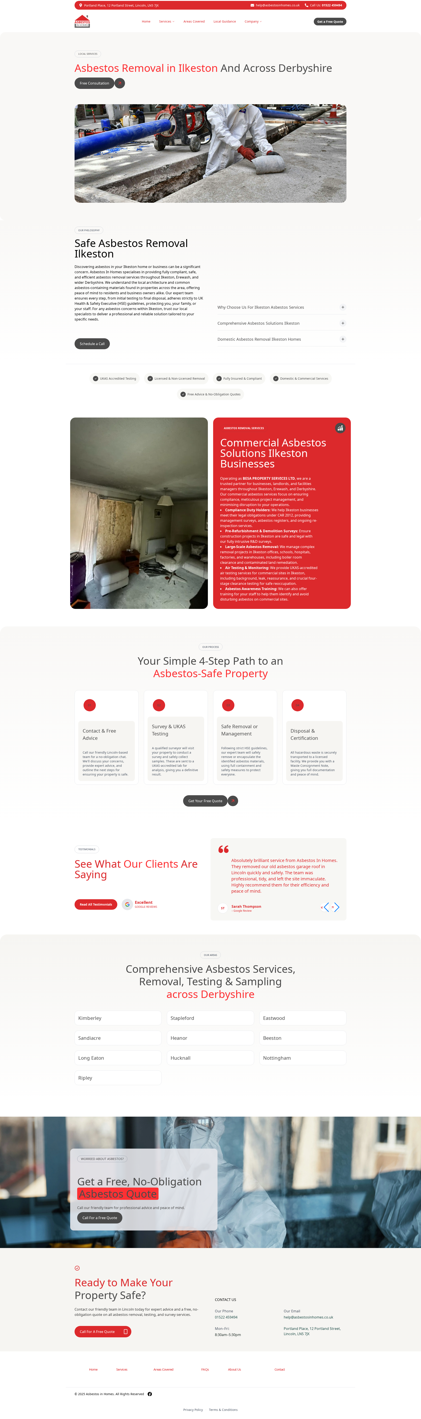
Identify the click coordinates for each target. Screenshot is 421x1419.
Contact (280, 1369)
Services (165, 21)
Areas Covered (194, 21)
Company (252, 21)
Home (146, 21)
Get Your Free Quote (205, 801)
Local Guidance (225, 21)
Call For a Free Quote (99, 1217)
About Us (234, 1369)
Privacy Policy (193, 1410)
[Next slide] (335, 907)
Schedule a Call (92, 343)
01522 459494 (332, 5)
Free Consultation (94, 83)
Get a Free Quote (330, 21)
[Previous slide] (324, 907)
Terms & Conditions (223, 1410)
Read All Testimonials (96, 904)
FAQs (205, 1369)
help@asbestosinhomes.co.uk (278, 5)
